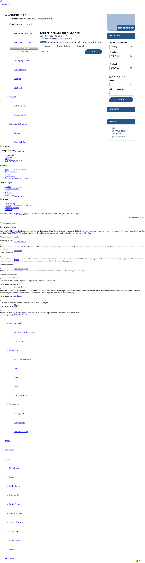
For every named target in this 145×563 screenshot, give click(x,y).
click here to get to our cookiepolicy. (78, 233)
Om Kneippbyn (58, 214)
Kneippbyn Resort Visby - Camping (60, 33)
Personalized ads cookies (9, 307)
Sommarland (15, 233)
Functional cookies (6, 253)
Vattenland (15, 278)
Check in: (113, 52)
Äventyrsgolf (16, 323)
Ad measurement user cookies (10, 297)
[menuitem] (24, 151)
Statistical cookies (6, 265)
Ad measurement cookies (9, 285)
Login (113, 128)
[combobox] (138, 560)
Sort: (11, 24)
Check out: (113, 64)
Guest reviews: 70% (46, 38)
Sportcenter (15, 350)
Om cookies (35, 214)
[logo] (5, 4)
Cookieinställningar (73, 214)
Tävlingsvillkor (46, 214)
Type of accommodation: (118, 43)
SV (140, 561)
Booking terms (116, 133)
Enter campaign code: (117, 89)
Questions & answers (119, 136)
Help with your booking (119, 131)
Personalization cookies (8, 275)
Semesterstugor (16, 160)
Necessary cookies (6, 241)
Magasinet (15, 405)
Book (93, 51)
